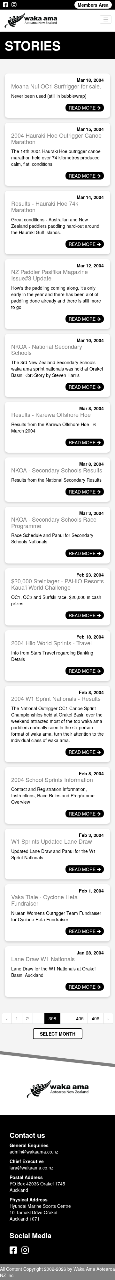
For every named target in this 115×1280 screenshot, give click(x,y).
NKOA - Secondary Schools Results (56, 470)
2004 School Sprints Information (52, 779)
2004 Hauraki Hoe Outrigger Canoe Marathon (56, 138)
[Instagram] (14, 5)
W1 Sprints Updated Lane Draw (51, 841)
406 (95, 1018)
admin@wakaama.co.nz (34, 1151)
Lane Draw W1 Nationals (43, 958)
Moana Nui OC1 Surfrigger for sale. (56, 86)
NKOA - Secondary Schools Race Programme (53, 522)
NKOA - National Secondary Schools (46, 349)
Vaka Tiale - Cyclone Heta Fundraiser (44, 900)
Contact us (27, 1135)
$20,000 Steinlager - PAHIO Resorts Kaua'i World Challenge (57, 584)
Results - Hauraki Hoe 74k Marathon (44, 206)
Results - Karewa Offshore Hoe (51, 414)
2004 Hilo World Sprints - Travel (51, 643)
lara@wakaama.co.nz (31, 1167)
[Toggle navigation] (105, 19)
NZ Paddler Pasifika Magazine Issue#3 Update (49, 274)
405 (80, 1018)
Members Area (93, 5)
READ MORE (83, 107)
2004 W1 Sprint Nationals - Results (56, 698)
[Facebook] (5, 5)
